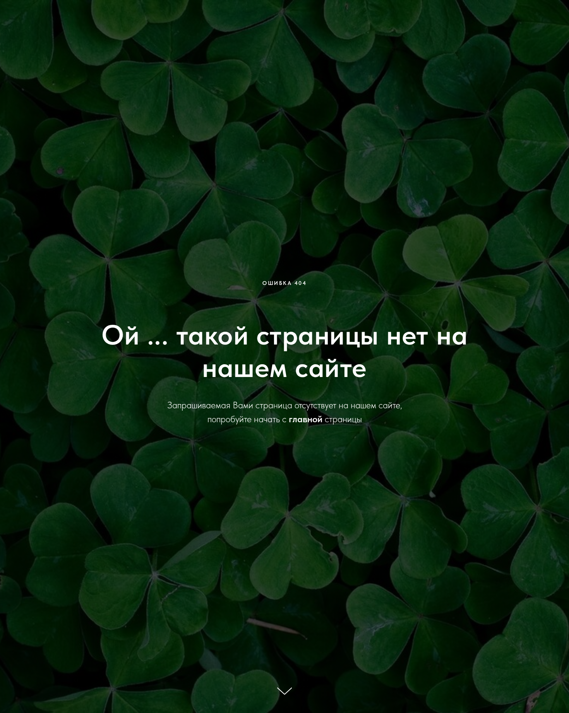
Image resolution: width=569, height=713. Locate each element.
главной (305, 419)
